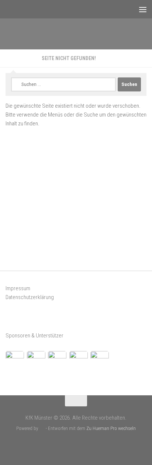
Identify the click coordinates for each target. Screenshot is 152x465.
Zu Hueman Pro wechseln (111, 428)
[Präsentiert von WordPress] (41, 428)
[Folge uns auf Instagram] (82, 444)
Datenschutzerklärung (30, 297)
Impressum (18, 288)
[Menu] (143, 9)
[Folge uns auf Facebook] (70, 444)
